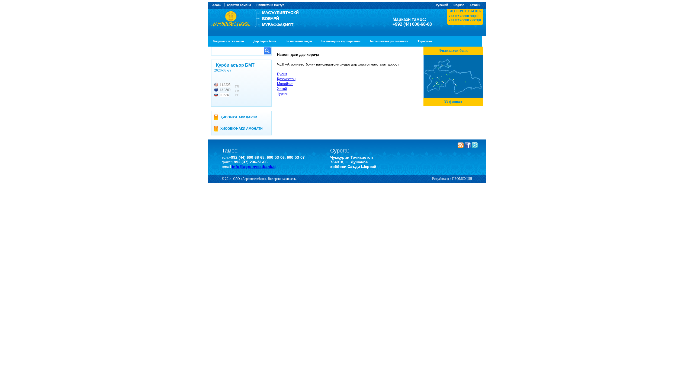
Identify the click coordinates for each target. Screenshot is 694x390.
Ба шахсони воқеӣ (464, 16)
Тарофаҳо (424, 41)
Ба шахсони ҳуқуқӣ (466, 20)
